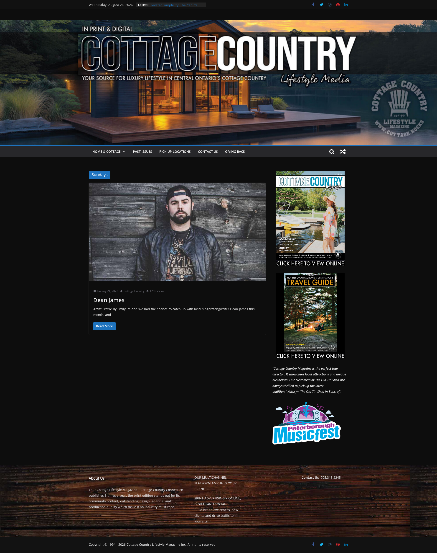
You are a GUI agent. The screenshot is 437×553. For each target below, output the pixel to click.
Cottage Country (134, 291)
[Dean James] (177, 232)
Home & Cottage (106, 151)
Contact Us (208, 151)
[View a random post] (342, 151)
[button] (123, 151)
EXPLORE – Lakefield (165, 5)
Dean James (108, 300)
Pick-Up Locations (175, 151)
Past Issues (142, 151)
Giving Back (235, 151)
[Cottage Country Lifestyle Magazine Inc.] (218, 23)
